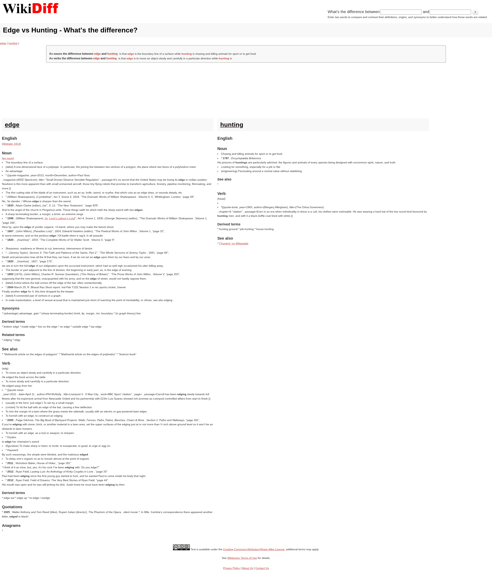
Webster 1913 (11, 143)
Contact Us (262, 568)
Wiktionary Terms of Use (242, 557)
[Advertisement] (246, 89)
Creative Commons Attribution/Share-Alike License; (254, 549)
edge (3, 43)
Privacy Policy (231, 568)
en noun (8, 158)
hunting (12, 43)
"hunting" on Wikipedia (233, 243)
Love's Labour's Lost (61, 218)
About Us (247, 568)
